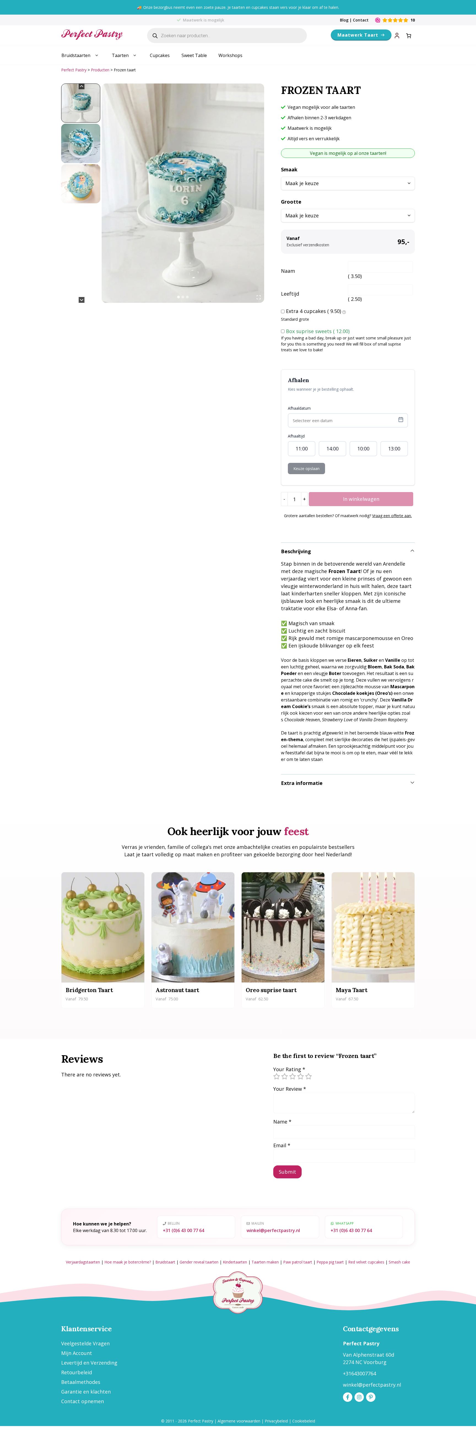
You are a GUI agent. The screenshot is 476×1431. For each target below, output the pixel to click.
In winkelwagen (361, 499)
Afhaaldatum (299, 408)
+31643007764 (359, 1373)
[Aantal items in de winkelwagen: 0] (408, 35)
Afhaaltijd (296, 436)
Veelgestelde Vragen (85, 1343)
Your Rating (289, 1069)
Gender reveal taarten (199, 1262)
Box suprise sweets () (318, 331)
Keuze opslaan (306, 468)
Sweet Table (194, 55)
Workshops (230, 55)
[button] (80, 103)
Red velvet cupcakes (366, 1262)
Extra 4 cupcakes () (313, 311)
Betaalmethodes (80, 1382)
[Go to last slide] (81, 86)
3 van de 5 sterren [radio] (292, 1076)
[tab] (178, 297)
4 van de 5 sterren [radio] (300, 1076)
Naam (288, 271)
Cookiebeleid (303, 1421)
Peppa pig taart (330, 1262)
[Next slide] (81, 300)
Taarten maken (265, 1262)
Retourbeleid (76, 1372)
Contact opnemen (82, 1401)
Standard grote (295, 319)
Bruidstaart (165, 1262)
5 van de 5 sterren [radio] (308, 1076)
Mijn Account (76, 1353)
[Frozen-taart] (183, 193)
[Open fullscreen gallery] (258, 297)
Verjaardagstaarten (83, 1262)
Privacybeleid (276, 1421)
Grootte (291, 201)
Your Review (289, 1089)
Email (281, 1145)
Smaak (289, 169)
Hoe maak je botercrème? (127, 1262)
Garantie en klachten (86, 1391)
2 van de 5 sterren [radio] (284, 1076)
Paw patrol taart (297, 1262)
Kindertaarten (235, 1262)
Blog (344, 20)
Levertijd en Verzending (89, 1362)
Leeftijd (290, 293)
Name (282, 1121)
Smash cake (399, 1262)
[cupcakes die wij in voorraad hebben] (344, 311)
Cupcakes (160, 55)
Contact (361, 20)
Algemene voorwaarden (239, 1421)
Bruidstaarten (75, 55)
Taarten (120, 55)
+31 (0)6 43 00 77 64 (183, 1230)
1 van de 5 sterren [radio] (276, 1076)
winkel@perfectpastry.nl (273, 1230)
